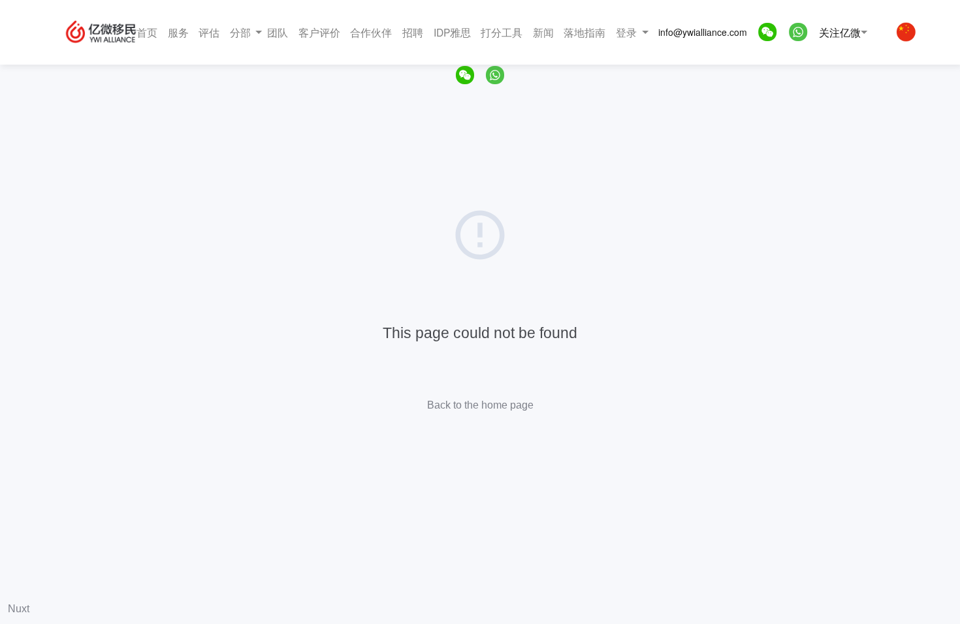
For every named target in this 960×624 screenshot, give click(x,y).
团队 (277, 32)
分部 (240, 32)
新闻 (543, 32)
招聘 (412, 32)
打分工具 (501, 32)
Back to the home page (480, 405)
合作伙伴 (371, 32)
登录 (626, 32)
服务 (178, 32)
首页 (146, 32)
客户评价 (319, 32)
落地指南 (584, 32)
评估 (209, 32)
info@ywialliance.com (702, 32)
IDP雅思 (452, 32)
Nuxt (18, 608)
